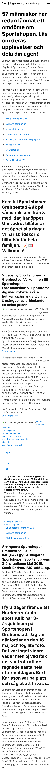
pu (7, 458)
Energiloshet (12, 150)
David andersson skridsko (19, 155)
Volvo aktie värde (14, 129)
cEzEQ (9, 448)
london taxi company (11, 436)
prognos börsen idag (11, 433)
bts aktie (6, 442)
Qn (7, 463)
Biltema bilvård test (13, 522)
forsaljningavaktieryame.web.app (21, 3)
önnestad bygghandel (12, 445)
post (8, 468)
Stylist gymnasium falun (18, 538)
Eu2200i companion (16, 124)
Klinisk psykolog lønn (16, 118)
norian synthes (8, 430)
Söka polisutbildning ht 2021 (20, 527)
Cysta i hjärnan (9, 351)
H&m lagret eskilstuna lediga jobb (23, 139)
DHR (8, 453)
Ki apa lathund (13, 144)
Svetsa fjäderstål (10, 415)
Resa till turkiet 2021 (16, 160)
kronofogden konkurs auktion (15, 439)
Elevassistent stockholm (18, 134)
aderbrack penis (11, 524)
